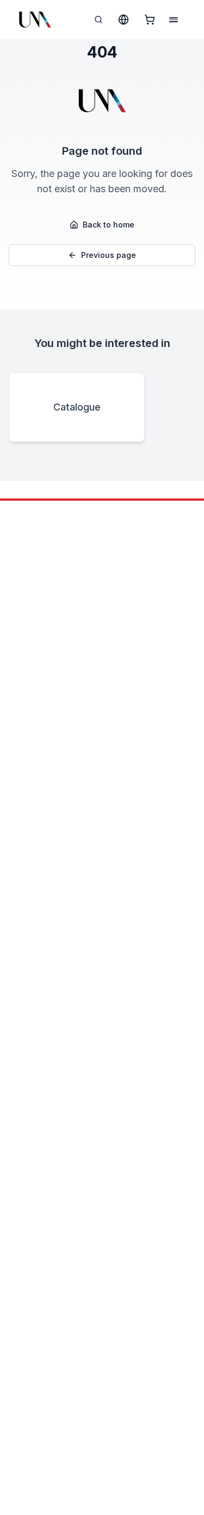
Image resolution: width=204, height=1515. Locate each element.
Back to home (108, 224)
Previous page (108, 255)
